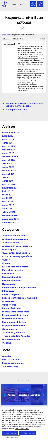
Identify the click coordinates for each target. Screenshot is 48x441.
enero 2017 (8, 205)
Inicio (4, 35)
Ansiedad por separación (15, 239)
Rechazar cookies (28, 433)
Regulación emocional (13, 325)
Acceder (6, 356)
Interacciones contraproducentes (19, 287)
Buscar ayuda (9, 249)
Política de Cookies (22, 429)
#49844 (42, 39)
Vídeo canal (24, 380)
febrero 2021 (8, 177)
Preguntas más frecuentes (15, 311)
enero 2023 (8, 167)
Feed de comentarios (13, 363)
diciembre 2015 (10, 215)
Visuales (6, 343)
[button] (14, 4)
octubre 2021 (9, 170)
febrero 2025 (9, 149)
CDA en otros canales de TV (16, 253)
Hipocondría (8, 284)
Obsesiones (8, 301)
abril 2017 (7, 198)
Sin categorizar (10, 329)
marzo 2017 (8, 201)
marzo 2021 (8, 174)
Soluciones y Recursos (13, 332)
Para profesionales (11, 308)
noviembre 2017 (10, 188)
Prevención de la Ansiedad (15, 315)
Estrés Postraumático (13, 270)
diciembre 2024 (10, 156)
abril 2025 (7, 143)
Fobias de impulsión (12, 277)
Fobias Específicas (11, 280)
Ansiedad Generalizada (14, 235)
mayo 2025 (8, 139)
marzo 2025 (8, 146)
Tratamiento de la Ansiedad (16, 336)
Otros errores (9, 305)
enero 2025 (8, 153)
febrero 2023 (9, 163)
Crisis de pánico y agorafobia (17, 256)
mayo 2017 (8, 195)
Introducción (8, 291)
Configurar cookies (11, 437)
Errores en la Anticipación (15, 267)
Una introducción (11, 339)
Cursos (6, 260)
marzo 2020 (8, 184)
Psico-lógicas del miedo (14, 322)
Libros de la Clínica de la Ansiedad (19, 298)
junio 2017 (7, 191)
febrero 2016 (8, 212)
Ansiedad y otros (10, 242)
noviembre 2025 (10, 132)
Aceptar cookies (10, 433)
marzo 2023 (8, 160)
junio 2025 (7, 136)
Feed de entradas (11, 359)
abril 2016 (7, 208)
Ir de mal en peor (10, 294)
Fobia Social (8, 273)
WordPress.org (10, 366)
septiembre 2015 (11, 222)
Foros (9, 35)
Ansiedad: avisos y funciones (17, 246)
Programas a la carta (12, 318)
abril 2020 (7, 181)
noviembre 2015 (10, 219)
